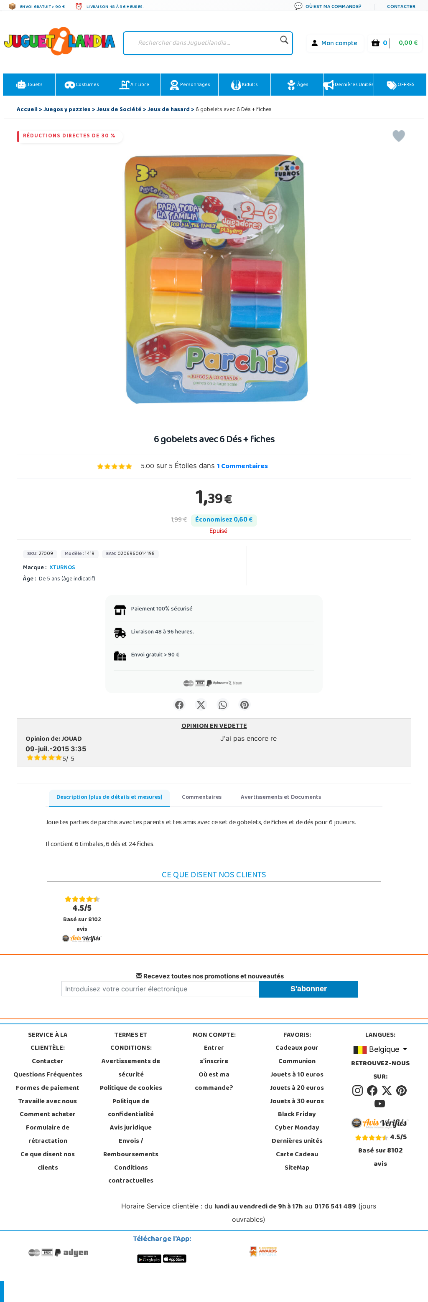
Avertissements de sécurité (131, 1068)
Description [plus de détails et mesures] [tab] (109, 798)
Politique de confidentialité (131, 1108)
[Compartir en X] (201, 704)
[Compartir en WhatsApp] (223, 704)
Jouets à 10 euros (297, 1075)
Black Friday (297, 1115)
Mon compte (339, 44)
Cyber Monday (297, 1128)
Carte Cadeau (297, 1155)
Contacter (48, 1062)
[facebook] (373, 1090)
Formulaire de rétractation (47, 1135)
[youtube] (380, 1104)
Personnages (194, 85)
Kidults (249, 85)
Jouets (34, 85)
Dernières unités (354, 85)
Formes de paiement (47, 1088)
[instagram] (359, 1090)
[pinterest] (402, 1090)
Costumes (87, 85)
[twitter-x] (388, 1090)
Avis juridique (131, 1128)
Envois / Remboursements (130, 1148)
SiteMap (297, 1168)
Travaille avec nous (47, 1102)
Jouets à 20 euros (297, 1088)
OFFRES (406, 85)
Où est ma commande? (214, 1082)
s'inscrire (214, 1062)
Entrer (214, 1048)
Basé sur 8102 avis (82, 918)
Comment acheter (48, 1115)
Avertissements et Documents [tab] (281, 798)
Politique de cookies (131, 1088)
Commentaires (242, 467)
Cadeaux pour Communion (296, 1055)
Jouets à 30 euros (297, 1102)
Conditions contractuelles (130, 1175)
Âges (302, 85)
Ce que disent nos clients (47, 1161)
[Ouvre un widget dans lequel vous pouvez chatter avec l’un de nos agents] (65, 1287)
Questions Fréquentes (47, 1075)
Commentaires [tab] (202, 798)
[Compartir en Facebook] (179, 704)
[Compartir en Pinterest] (244, 704)
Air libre (139, 85)
